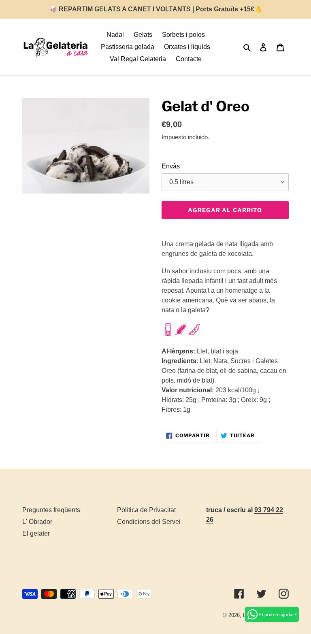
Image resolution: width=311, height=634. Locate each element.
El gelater (36, 533)
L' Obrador (37, 521)
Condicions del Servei (149, 521)
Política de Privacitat (146, 509)
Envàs (171, 166)
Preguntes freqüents (51, 509)
